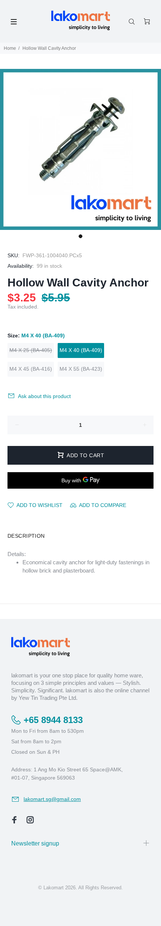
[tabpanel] (80, 149)
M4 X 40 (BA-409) (81, 350)
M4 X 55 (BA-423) (81, 369)
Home (10, 48)
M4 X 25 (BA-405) (30, 350)
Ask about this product (44, 396)
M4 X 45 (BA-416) (30, 369)
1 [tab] (80, 236)
